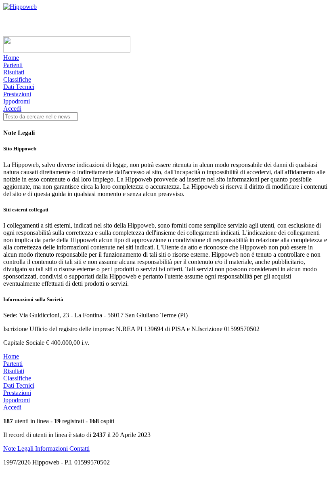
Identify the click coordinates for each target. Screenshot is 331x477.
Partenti (13, 64)
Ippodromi (16, 101)
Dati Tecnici (18, 86)
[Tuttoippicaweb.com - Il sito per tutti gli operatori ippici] (66, 50)
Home (11, 57)
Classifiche (17, 79)
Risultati (13, 72)
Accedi (12, 108)
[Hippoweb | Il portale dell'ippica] (20, 6)
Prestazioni (17, 94)
